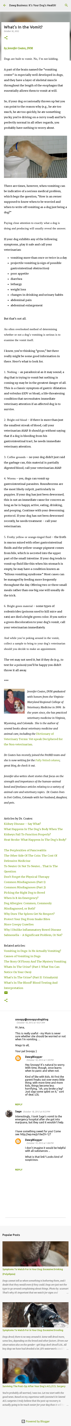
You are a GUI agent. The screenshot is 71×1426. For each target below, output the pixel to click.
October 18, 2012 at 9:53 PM (36, 1111)
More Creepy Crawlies (19, 924)
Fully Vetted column (48, 760)
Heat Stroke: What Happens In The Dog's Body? (35, 839)
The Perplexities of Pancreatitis (25, 850)
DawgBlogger (33, 1056)
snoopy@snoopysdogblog (31, 1019)
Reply (18, 1104)
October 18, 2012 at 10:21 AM (31, 1022)
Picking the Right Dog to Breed (24, 892)
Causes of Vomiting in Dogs (22, 956)
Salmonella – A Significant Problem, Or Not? (33, 935)
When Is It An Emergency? (21, 898)
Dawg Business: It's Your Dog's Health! (32, 5)
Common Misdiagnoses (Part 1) (25, 882)
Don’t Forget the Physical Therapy (26, 876)
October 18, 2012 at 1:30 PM (39, 1060)
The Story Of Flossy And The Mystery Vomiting (35, 961)
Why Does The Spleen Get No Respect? (29, 913)
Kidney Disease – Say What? (23, 823)
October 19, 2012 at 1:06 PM (39, 1143)
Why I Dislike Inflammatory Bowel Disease (32, 929)
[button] (6, 38)
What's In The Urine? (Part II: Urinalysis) (31, 977)
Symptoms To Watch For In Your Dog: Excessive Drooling (32, 1330)
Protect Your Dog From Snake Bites (27, 919)
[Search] (66, 5)
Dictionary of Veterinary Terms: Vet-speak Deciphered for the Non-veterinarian (33, 739)
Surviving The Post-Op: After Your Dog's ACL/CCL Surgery (33, 1386)
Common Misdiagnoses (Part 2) (25, 887)
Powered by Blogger (37, 1421)
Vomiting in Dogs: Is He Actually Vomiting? (32, 951)
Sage (18, 1111)
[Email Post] (6, 994)
